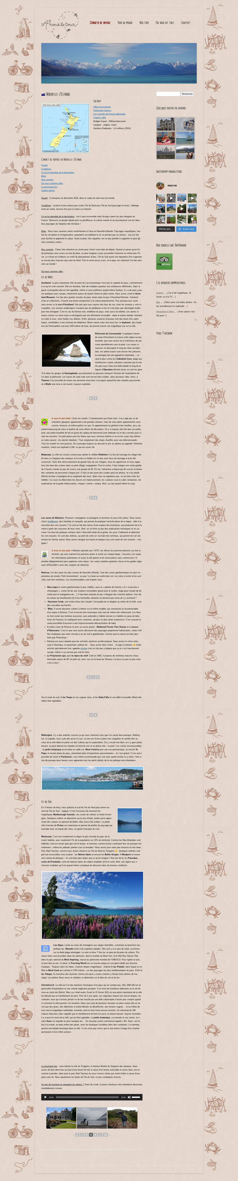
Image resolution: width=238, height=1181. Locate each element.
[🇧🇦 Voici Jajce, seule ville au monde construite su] (160, 219)
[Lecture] (45, 1097)
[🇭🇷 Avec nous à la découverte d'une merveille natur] (192, 219)
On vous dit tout (165, 22)
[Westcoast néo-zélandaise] (122, 1118)
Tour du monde (125, 22)
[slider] (136, 1097)
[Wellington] (61, 1118)
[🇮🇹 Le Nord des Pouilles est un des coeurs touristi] (160, 198)
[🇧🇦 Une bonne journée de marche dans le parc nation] (181, 208)
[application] (91, 1097)
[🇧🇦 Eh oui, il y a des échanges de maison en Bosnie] (171, 219)
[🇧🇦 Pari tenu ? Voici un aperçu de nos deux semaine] (192, 198)
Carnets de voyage (100, 22)
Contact (185, 22)
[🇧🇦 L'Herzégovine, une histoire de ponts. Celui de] (160, 208)
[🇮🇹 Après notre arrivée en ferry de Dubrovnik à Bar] (181, 198)
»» (195, 319)
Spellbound (52, 521)
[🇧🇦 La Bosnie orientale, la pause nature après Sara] (171, 208)
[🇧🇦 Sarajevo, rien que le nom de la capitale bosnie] (192, 208)
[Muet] (129, 1097)
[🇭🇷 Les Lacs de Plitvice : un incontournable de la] (181, 219)
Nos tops (144, 22)
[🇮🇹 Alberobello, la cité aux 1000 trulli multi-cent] (171, 198)
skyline (83, 648)
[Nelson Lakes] (92, 1118)
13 (105, 1134)
